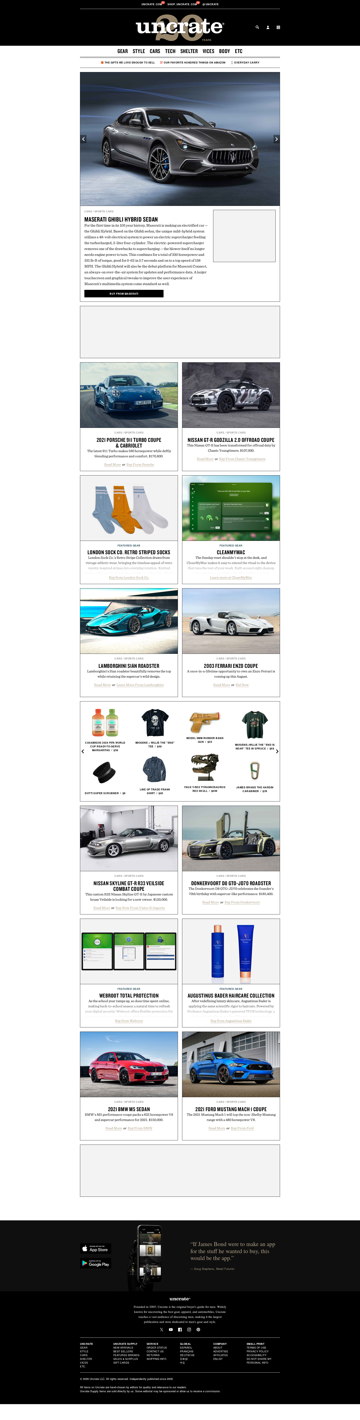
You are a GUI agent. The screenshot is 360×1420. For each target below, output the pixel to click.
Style (139, 51)
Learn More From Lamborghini (140, 685)
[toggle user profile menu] (268, 27)
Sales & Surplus (125, 1358)
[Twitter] (161, 1329)
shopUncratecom (183, 4)
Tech (170, 51)
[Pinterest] (198, 1329)
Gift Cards (121, 1362)
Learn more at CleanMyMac (231, 577)
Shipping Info (156, 1358)
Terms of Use (256, 1347)
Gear (123, 51)
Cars (155, 51)
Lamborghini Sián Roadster (129, 665)
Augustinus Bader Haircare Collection (231, 995)
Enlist (218, 1358)
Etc (238, 51)
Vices (209, 51)
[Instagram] (189, 1329)
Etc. (83, 1366)
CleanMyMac (231, 552)
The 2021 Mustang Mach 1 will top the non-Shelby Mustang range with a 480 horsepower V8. (231, 1117)
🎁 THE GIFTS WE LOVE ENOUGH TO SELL (128, 62)
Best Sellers (123, 1351)
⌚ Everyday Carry (244, 62)
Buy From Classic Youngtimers (242, 459)
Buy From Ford (242, 1128)
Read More (112, 464)
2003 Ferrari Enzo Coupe (231, 665)
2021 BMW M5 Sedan (129, 1109)
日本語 (184, 1358)
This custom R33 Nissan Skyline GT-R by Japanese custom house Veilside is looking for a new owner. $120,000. (129, 896)
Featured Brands (126, 1355)
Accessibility (257, 1355)
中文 (182, 1362)
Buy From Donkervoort (242, 902)
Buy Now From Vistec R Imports (140, 908)
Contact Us (155, 1351)
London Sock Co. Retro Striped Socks (129, 552)
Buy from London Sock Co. (129, 577)
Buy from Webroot (129, 1021)
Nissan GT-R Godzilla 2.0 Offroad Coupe (231, 439)
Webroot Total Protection (129, 995)
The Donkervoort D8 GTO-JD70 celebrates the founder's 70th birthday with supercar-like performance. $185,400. (231, 891)
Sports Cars (104, 211)
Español (186, 1347)
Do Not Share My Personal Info (259, 1360)
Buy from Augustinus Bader (231, 1021)
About (217, 1347)
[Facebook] (180, 1329)
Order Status (157, 1347)
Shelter (189, 51)
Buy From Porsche (140, 464)
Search (257, 27)
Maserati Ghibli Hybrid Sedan (121, 219)
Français (187, 1351)
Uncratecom (152, 4)
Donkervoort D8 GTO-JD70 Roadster (231, 883)
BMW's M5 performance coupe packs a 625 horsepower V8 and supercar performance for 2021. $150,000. (129, 1117)
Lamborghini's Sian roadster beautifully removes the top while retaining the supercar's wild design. (129, 673)
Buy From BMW (140, 1128)
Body (224, 51)
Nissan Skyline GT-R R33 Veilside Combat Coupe (129, 886)
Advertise (220, 1351)
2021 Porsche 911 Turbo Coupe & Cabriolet (129, 442)
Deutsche (187, 1355)
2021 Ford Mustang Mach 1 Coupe (231, 1109)
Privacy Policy (258, 1351)
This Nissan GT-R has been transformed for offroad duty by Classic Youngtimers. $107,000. (231, 448)
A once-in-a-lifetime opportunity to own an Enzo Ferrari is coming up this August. (231, 673)
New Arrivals (123, 1347)
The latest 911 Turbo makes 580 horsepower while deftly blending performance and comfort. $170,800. (129, 453)
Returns (153, 1355)
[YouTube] (170, 1329)
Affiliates (220, 1355)
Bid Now (242, 685)
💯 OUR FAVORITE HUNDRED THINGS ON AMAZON (193, 62)
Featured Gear (129, 545)
